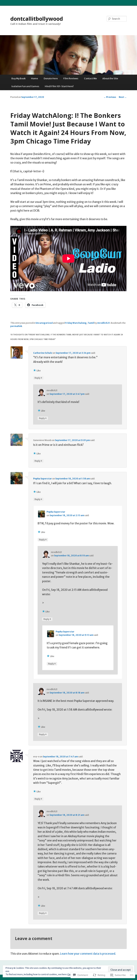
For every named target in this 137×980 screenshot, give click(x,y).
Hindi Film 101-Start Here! (59, 86)
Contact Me (90, 78)
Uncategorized (44, 323)
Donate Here (51, 78)
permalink (16, 326)
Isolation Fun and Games (25, 86)
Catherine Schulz (42, 353)
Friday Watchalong (76, 323)
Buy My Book (18, 78)
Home (34, 78)
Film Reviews (70, 78)
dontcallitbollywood (36, 18)
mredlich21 (103, 323)
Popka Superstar (42, 478)
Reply (38, 377)
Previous (110, 97)
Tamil (91, 323)
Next (123, 97)
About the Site (110, 78)
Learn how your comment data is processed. (88, 953)
